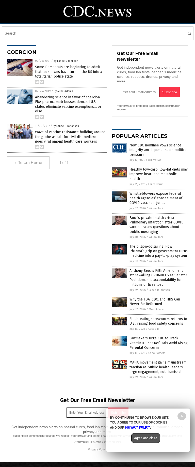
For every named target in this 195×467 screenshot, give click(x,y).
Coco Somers (156, 353)
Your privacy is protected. (133, 105)
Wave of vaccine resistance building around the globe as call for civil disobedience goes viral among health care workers (70, 136)
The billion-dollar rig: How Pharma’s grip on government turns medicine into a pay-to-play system (158, 251)
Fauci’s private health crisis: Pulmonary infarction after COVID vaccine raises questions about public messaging (156, 225)
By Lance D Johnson (66, 61)
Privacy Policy (97, 449)
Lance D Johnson (159, 290)
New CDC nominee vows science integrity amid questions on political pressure (158, 150)
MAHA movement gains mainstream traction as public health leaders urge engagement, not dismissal (157, 367)
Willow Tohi (155, 160)
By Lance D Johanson (66, 126)
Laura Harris (155, 184)
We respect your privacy (71, 435)
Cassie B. (153, 328)
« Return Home (28, 162)
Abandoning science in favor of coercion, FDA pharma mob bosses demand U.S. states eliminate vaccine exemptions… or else (68, 104)
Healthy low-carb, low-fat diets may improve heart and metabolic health (158, 174)
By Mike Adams (63, 91)
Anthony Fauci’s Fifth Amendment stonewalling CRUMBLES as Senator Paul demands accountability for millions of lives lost (158, 277)
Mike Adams (156, 309)
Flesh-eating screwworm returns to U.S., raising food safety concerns (158, 321)
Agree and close (145, 438)
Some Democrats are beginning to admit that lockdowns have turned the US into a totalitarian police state (68, 71)
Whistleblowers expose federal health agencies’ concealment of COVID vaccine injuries (155, 198)
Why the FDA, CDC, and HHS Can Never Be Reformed (154, 301)
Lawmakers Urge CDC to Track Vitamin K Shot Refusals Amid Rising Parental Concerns (158, 343)
